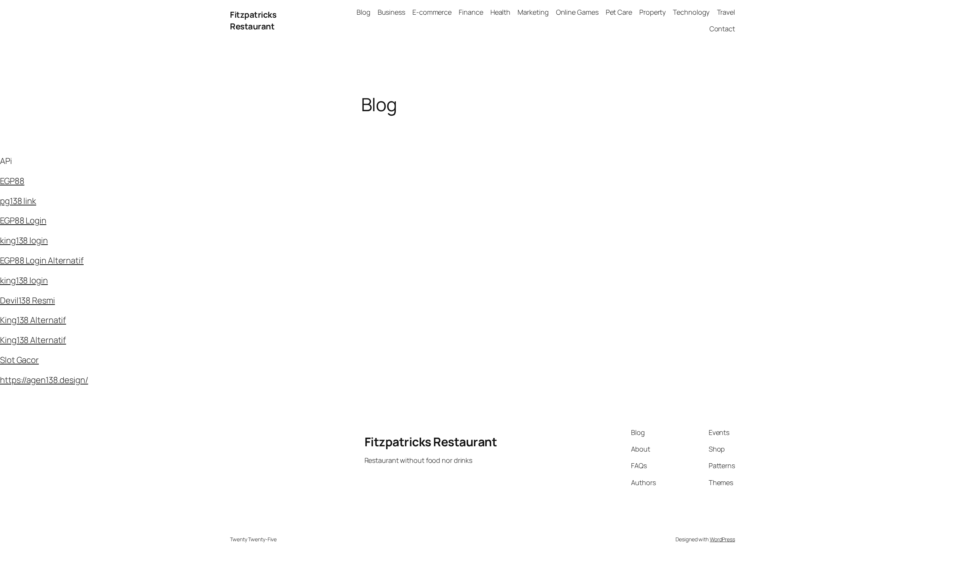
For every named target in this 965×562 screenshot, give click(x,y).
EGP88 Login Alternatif (42, 260)
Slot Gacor (19, 360)
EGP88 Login (23, 220)
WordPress (722, 539)
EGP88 (12, 181)
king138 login (24, 240)
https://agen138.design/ (44, 380)
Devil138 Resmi (27, 300)
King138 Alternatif (33, 320)
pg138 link (18, 201)
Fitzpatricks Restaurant (253, 20)
